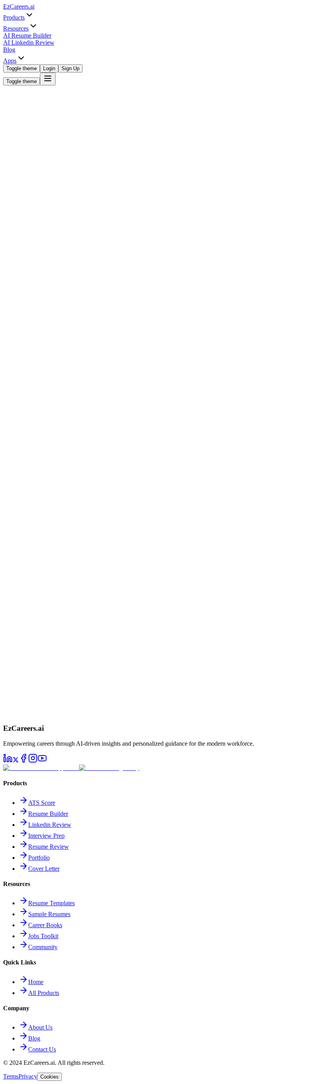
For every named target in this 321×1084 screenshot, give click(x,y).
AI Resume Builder (27, 35)
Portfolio (39, 857)
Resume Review (48, 846)
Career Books (45, 925)
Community (43, 947)
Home (35, 982)
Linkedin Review (49, 824)
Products (14, 17)
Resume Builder (48, 813)
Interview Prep (46, 835)
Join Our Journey (25, 236)
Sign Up (70, 68)
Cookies (49, 1077)
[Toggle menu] (48, 79)
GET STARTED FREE (31, 712)
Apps (9, 60)
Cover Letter (44, 868)
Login (49, 68)
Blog (9, 49)
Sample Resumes (49, 914)
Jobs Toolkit (43, 936)
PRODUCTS (20, 721)
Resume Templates (51, 903)
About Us (40, 1027)
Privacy (27, 1076)
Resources (16, 28)
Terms (10, 1076)
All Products (43, 993)
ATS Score (41, 802)
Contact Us (42, 1049)
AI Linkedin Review (28, 42)
